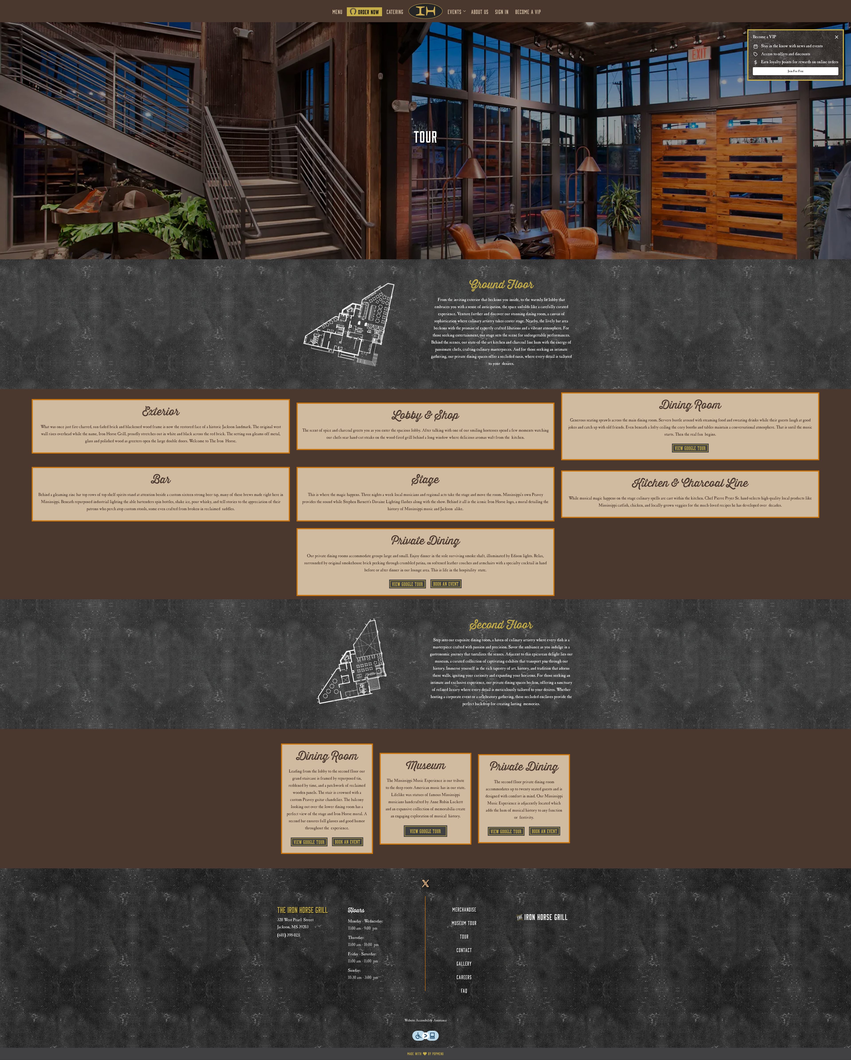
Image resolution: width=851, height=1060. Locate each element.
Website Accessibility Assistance (425, 1020)
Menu (337, 11)
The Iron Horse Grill (542, 917)
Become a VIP (528, 11)
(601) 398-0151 (288, 935)
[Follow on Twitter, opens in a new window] (425, 886)
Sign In (502, 11)
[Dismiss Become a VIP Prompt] (836, 37)
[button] (457, 11)
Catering (394, 11)
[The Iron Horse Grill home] (425, 11)
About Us (479, 11)
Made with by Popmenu (223, 1053)
